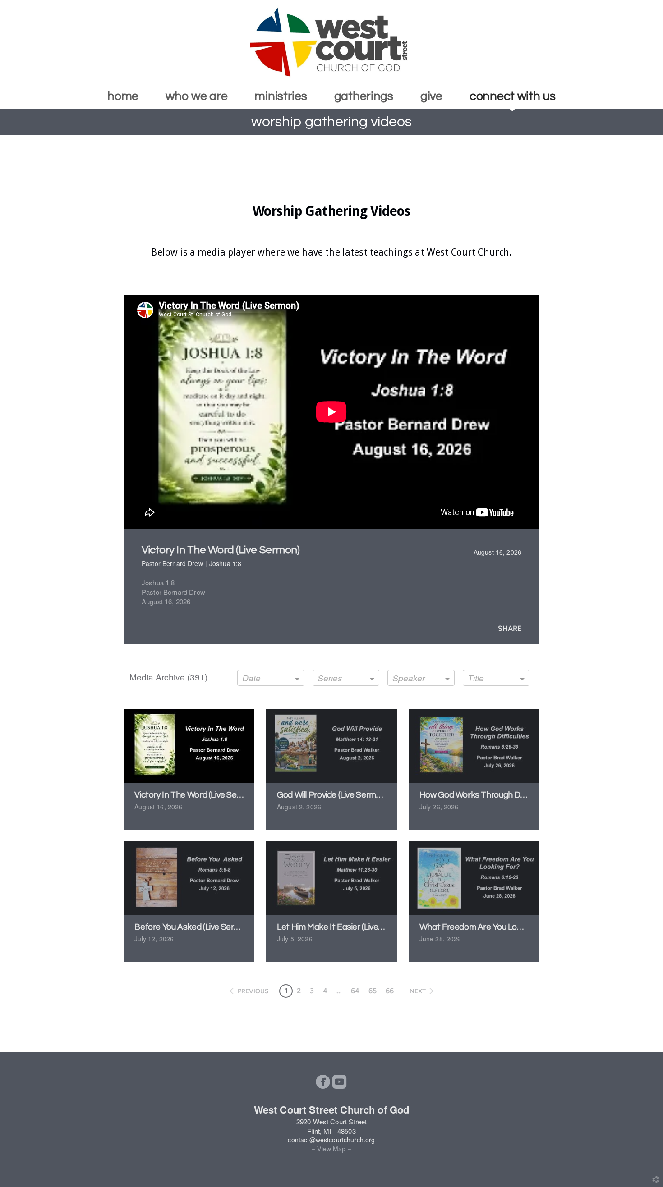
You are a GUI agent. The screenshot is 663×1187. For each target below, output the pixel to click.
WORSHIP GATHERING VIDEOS (331, 121)
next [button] (418, 991)
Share (509, 628)
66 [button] (390, 990)
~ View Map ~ (331, 1148)
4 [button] (325, 990)
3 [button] (312, 990)
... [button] (339, 990)
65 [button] (372, 990)
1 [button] (286, 990)
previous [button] (253, 991)
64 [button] (355, 990)
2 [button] (299, 990)
